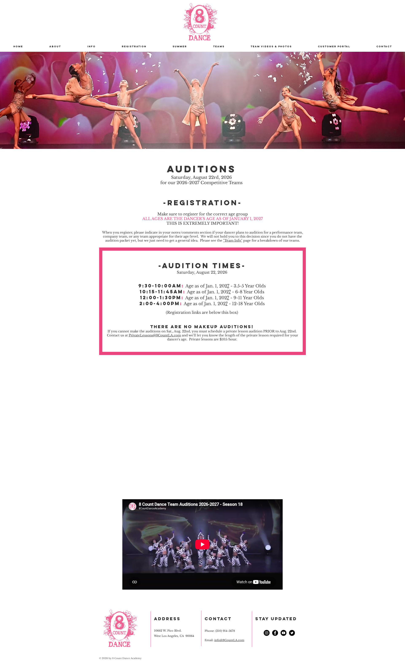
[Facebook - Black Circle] (275, 633)
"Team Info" (232, 240)
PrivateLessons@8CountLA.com (155, 335)
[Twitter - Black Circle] (292, 633)
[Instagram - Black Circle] (267, 633)
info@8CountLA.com (229, 640)
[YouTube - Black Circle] (283, 633)
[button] (91, 46)
